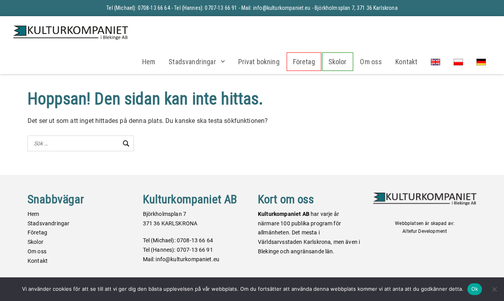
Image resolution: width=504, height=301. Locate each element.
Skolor (337, 62)
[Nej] (494, 289)
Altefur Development (424, 231)
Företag (304, 62)
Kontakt (406, 62)
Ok (474, 289)
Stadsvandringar (192, 62)
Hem (148, 62)
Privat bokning (259, 62)
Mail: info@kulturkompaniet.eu (276, 8)
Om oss (371, 62)
